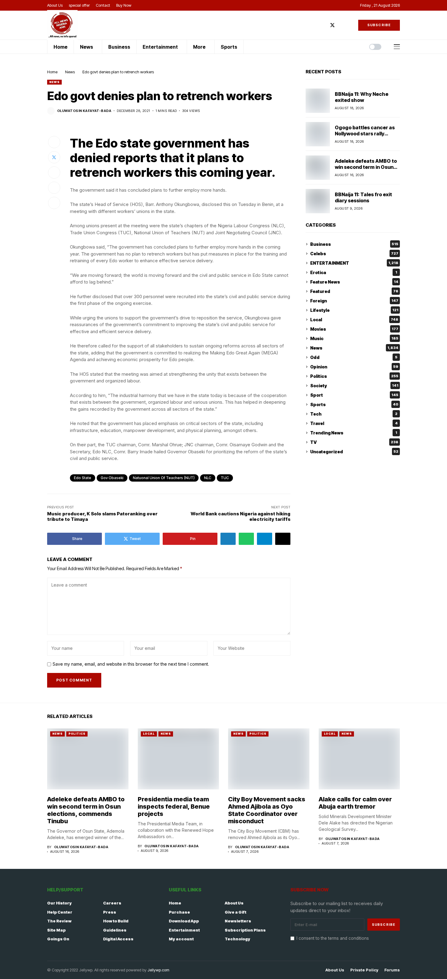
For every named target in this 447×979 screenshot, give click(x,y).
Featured (354, 291)
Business (354, 244)
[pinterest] (350, 25)
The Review (59, 920)
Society (354, 385)
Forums (392, 970)
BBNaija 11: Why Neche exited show (361, 97)
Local (354, 319)
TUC (225, 478)
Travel (354, 423)
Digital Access (118, 938)
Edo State (82, 478)
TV (354, 442)
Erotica (353, 272)
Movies (354, 329)
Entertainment (184, 930)
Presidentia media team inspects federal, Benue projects (174, 806)
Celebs (354, 253)
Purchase (179, 912)
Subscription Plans (245, 930)
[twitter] (332, 25)
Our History (59, 903)
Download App (184, 920)
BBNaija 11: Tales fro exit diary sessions (363, 197)
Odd (353, 357)
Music (354, 338)
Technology (237, 938)
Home (52, 71)
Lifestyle (354, 310)
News (70, 71)
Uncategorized (354, 451)
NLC (207, 478)
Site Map (56, 930)
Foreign (354, 300)
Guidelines (114, 930)
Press (109, 912)
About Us (234, 903)
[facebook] (323, 25)
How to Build (115, 920)
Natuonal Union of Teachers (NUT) (164, 478)
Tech (353, 413)
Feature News (354, 281)
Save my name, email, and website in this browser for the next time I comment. (131, 664)
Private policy (364, 970)
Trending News (353, 432)
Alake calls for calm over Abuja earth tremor (355, 803)
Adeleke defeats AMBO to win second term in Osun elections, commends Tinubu (366, 170)
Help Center (59, 912)
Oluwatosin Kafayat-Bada (84, 111)
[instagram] (341, 25)
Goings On (58, 938)
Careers (112, 903)
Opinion (354, 366)
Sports (354, 404)
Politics (354, 376)
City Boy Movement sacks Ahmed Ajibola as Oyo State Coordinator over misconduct (266, 810)
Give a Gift (235, 912)
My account (181, 938)
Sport (354, 395)
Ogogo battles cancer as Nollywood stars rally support (365, 133)
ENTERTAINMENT (354, 263)
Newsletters (238, 920)
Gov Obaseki (112, 478)
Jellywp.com (158, 969)
